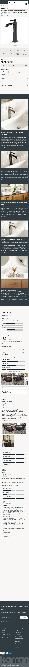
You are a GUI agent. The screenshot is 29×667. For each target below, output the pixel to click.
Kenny (4, 472)
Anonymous (5, 402)
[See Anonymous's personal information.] (10, 402)
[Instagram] (4, 621)
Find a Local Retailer (23, 65)
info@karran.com (19, 645)
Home (2, 5)
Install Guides (18, 630)
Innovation (4, 630)
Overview (3, 78)
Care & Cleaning (18, 632)
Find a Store (4, 639)
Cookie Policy (9, 665)
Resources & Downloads (6, 85)
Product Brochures (19, 628)
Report (17, 449)
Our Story (4, 628)
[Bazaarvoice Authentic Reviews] (5, 315)
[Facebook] (1, 621)
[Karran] (2, 653)
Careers (3, 632)
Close (18, 7)
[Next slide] (26, 45)
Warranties (17, 634)
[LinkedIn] (6, 621)
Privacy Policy (3, 665)
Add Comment (23, 465)
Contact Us (17, 647)
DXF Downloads (18, 636)
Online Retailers (5, 641)
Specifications (4, 81)
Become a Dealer (5, 643)
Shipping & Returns (6, 634)
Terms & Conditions (15, 665)
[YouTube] (8, 621)
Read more (3, 301)
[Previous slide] (2, 45)
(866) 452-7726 (18, 643)
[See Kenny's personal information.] (7, 472)
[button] (1, 2)
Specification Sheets (19, 638)
